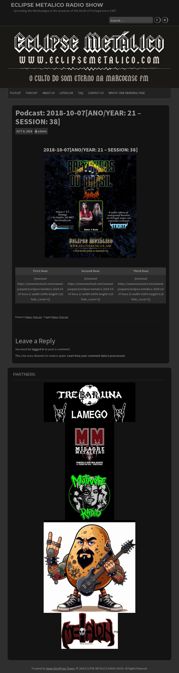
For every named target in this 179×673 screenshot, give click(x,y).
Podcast (32, 93)
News (29, 317)
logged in (38, 349)
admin (42, 131)
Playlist (15, 93)
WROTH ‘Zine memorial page (126, 93)
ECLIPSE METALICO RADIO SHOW (57, 5)
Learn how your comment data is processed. (96, 356)
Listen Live (66, 93)
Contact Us (95, 93)
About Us (49, 93)
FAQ (80, 93)
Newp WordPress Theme (60, 668)
